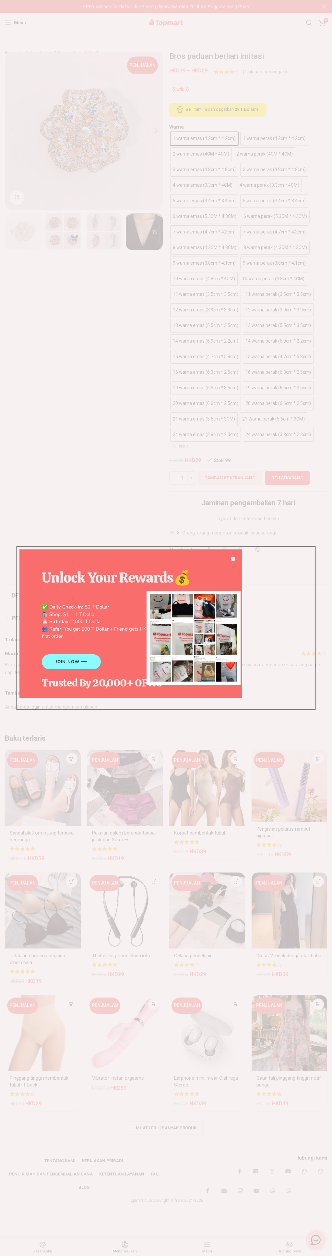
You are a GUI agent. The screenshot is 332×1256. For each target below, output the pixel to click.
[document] (166, 628)
